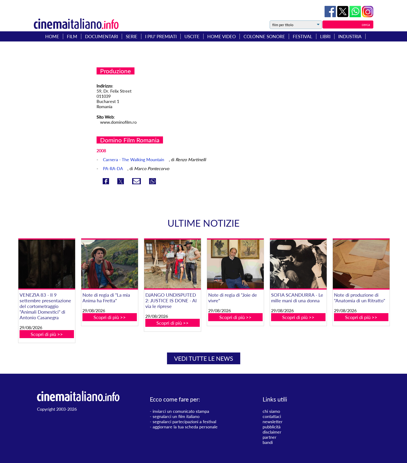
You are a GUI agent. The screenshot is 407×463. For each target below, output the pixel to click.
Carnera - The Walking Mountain (134, 159)
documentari (101, 36)
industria (350, 36)
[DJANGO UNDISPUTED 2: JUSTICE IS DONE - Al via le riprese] (172, 264)
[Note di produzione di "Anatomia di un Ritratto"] (361, 264)
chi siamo (271, 411)
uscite (191, 36)
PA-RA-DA (113, 168)
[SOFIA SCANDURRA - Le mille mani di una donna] (298, 264)
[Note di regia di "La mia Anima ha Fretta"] (109, 264)
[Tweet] (343, 15)
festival (302, 36)
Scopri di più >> (47, 334)
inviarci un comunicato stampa (181, 411)
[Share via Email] (137, 182)
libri (325, 36)
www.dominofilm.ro (118, 122)
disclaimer (272, 431)
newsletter (273, 421)
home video (221, 36)
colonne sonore (264, 36)
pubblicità (272, 426)
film (72, 36)
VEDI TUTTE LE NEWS (203, 358)
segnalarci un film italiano (176, 416)
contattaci (272, 416)
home (52, 36)
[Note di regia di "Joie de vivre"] (235, 264)
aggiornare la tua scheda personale (185, 426)
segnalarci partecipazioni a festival (184, 421)
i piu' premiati (161, 36)
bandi (268, 442)
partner (270, 437)
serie (131, 36)
